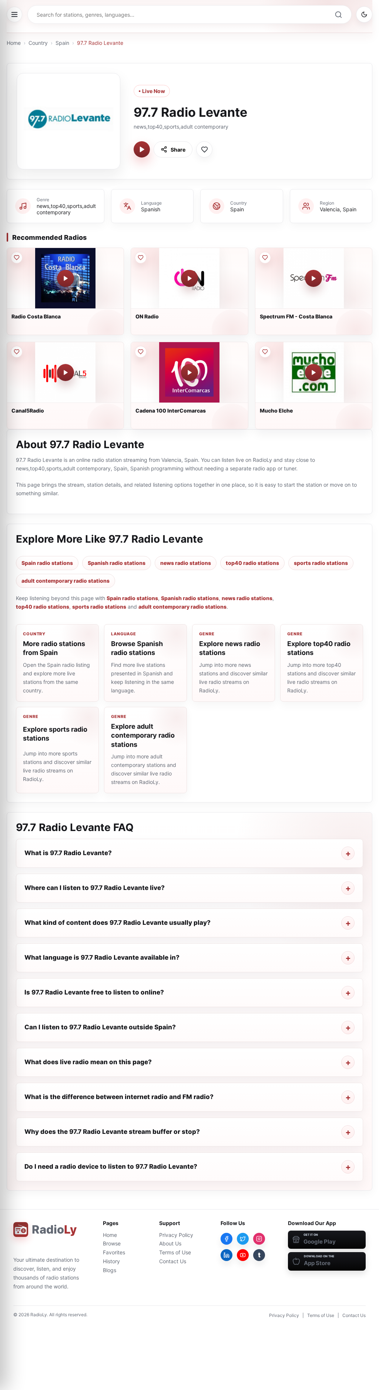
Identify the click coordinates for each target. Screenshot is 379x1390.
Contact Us (172, 1261)
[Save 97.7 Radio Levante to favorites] (204, 149)
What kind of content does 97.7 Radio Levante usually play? (117, 922)
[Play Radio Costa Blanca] (65, 278)
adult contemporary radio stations (65, 580)
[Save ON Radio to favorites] (141, 258)
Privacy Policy (176, 1235)
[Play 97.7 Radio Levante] (142, 149)
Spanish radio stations (116, 563)
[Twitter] (243, 1239)
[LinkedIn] (226, 1255)
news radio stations (185, 563)
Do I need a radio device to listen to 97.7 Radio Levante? (110, 1166)
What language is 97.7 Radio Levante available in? (102, 957)
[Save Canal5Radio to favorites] (17, 352)
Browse (112, 1243)
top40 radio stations (252, 563)
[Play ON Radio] (189, 278)
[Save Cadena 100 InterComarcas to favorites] (141, 352)
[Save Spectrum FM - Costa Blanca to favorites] (265, 258)
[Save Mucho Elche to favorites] (265, 352)
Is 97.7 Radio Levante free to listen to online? (94, 992)
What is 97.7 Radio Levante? (68, 853)
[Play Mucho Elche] (313, 372)
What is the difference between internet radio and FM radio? (119, 1097)
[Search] (338, 14)
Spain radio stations (47, 563)
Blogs (109, 1270)
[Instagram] (259, 1239)
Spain (62, 43)
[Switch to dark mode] (364, 14)
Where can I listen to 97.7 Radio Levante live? (94, 887)
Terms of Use (175, 1252)
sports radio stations (321, 563)
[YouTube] (243, 1255)
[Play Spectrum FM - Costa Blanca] (313, 278)
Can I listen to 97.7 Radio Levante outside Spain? (100, 1027)
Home (14, 43)
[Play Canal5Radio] (65, 372)
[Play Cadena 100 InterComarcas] (189, 372)
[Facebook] (226, 1239)
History (111, 1261)
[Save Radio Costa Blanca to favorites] (17, 258)
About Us (170, 1243)
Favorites (114, 1252)
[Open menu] (14, 14)
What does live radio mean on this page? (88, 1062)
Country (38, 43)
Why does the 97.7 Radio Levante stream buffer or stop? (112, 1131)
